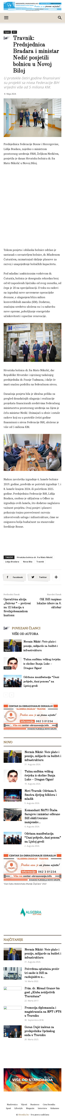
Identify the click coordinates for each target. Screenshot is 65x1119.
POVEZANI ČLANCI (26, 628)
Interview (42, 1108)
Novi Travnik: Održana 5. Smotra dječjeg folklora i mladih (41, 795)
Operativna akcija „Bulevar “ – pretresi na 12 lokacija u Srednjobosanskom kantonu (17, 607)
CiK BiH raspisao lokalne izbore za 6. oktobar (49, 603)
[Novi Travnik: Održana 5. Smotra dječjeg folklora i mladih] (13, 795)
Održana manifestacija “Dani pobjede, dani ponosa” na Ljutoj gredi (41, 681)
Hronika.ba (24, 1114)
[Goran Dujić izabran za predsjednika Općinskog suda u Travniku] (13, 1031)
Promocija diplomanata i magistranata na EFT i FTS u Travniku (43, 1011)
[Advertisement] (32, 202)
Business (35, 1104)
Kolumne (55, 1108)
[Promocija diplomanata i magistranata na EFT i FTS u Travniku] (13, 1012)
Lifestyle (18, 1108)
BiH (14, 32)
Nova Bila (27, 561)
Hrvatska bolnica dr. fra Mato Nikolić (35, 557)
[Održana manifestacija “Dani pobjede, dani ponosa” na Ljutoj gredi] (13, 681)
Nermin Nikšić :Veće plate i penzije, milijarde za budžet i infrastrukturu (40, 646)
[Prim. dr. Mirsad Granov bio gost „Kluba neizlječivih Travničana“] (13, 992)
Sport (8, 1108)
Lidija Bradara (12, 561)
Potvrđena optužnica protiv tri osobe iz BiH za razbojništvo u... (42, 973)
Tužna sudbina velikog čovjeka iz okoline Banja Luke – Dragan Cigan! (42, 664)
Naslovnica (12, 1104)
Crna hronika (49, 1104)
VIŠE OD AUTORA (25, 633)
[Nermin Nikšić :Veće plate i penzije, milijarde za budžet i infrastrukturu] (13, 645)
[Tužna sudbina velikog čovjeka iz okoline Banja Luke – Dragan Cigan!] (13, 663)
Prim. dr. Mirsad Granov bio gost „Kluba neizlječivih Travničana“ (42, 992)
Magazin (30, 1108)
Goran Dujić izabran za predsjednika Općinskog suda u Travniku (40, 1031)
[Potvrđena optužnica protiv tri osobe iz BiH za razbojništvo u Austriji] (13, 973)
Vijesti (7, 32)
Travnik (40, 561)
